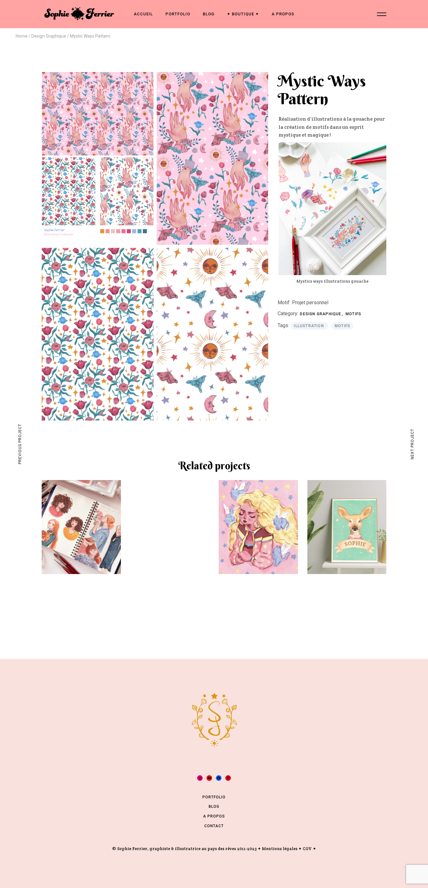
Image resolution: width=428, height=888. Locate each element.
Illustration (309, 326)
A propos (214, 816)
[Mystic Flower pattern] (97, 334)
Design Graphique (321, 314)
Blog (214, 806)
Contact (214, 826)
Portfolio (214, 797)
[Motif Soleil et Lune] (212, 334)
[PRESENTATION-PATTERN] (97, 153)
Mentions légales (279, 848)
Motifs (353, 314)
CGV (307, 848)
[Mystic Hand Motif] (212, 158)
